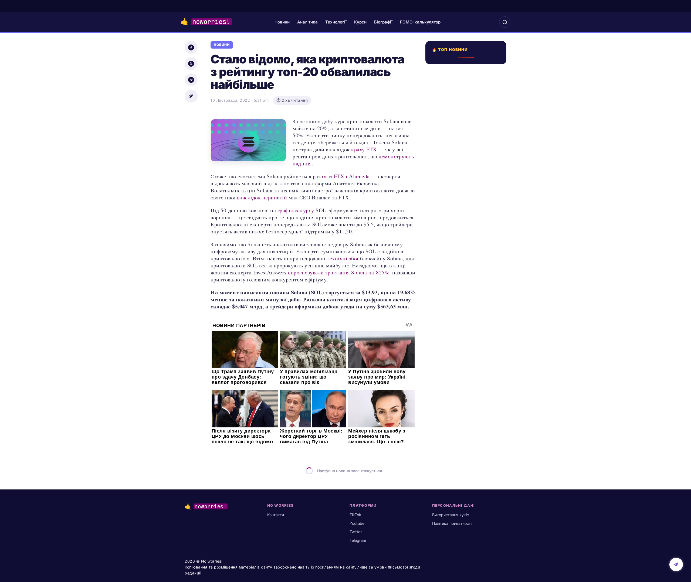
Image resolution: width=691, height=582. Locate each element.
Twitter (356, 531)
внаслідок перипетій (262, 197)
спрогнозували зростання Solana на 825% (338, 272)
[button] (504, 22)
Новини (282, 22)
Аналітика (307, 22)
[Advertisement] (467, 261)
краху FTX (364, 149)
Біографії (383, 22)
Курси (360, 22)
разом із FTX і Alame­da (341, 176)
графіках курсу (295, 210)
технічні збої (343, 258)
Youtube (357, 523)
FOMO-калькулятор (420, 22)
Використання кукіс (450, 514)
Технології (336, 22)
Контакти (275, 514)
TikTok (355, 514)
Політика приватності (452, 523)
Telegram (358, 540)
